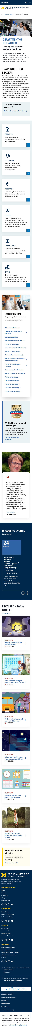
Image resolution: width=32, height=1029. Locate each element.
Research (4, 925)
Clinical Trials (5, 928)
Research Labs (5, 931)
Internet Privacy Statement (18, 1025)
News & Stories (5, 900)
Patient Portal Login (6, 917)
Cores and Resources (7, 936)
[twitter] (9, 904)
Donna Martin (11, 512)
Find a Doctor (5, 912)
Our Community (5, 950)
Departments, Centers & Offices (10, 952)
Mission (3, 893)
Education (5, 944)
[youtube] (12, 904)
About (3, 890)
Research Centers (6, 933)
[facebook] (2, 904)
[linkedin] (9, 940)
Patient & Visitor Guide (7, 914)
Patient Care (5, 909)
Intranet (3, 957)
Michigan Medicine (8, 887)
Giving (3, 898)
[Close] (28, 1015)
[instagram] (6, 904)
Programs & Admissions (8, 947)
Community (4, 895)
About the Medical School (8, 955)
